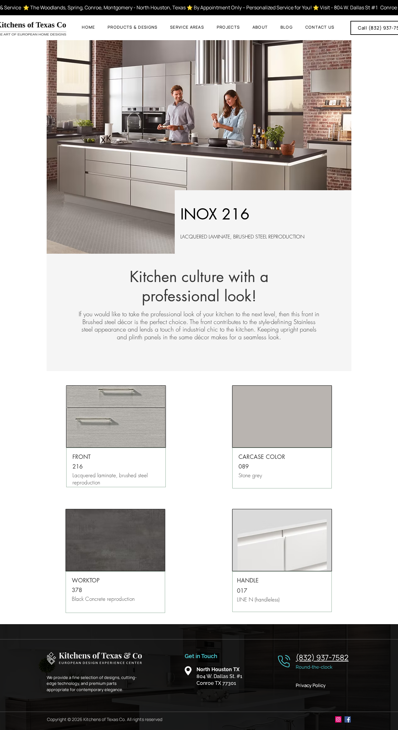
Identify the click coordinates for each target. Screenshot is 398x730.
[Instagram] (338, 719)
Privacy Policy (311, 685)
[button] (133, 27)
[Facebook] (348, 719)
